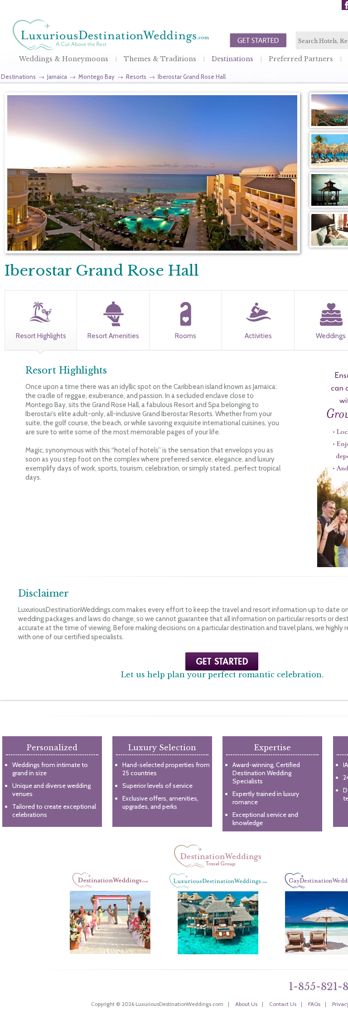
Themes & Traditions (160, 59)
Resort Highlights (41, 336)
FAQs (314, 1004)
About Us (246, 1004)
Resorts (136, 76)
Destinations (232, 59)
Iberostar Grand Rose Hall (192, 76)
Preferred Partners (301, 59)
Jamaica (57, 76)
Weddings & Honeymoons (63, 59)
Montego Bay (96, 76)
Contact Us (282, 1004)
